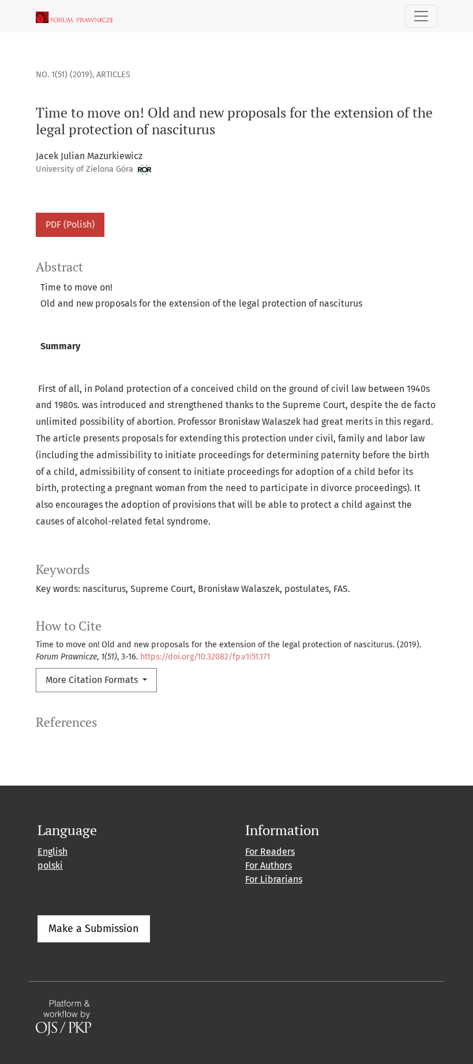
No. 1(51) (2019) (64, 75)
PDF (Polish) (70, 224)
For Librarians (273, 879)
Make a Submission (93, 928)
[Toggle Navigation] (421, 16)
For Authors (268, 865)
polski (50, 865)
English (52, 851)
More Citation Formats (93, 679)
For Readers (270, 851)
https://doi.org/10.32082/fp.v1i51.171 (205, 657)
